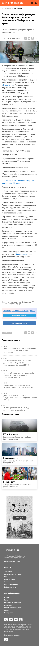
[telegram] (6, 619)
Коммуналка (9, 613)
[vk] (11, 619)
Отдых (6, 597)
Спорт (6, 582)
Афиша (6, 610)
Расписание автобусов (12, 608)
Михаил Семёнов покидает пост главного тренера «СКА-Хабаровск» (18, 386)
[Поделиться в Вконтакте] (29, 38)
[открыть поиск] (36, 3)
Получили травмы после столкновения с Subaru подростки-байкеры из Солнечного (20, 350)
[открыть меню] (32, 3)
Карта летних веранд (11, 584)
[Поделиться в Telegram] (25, 38)
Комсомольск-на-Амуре (12, 574)
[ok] (21, 619)
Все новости (6, 9)
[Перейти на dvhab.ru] (7, 3)
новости (19, 3)
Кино (6, 600)
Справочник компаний (12, 602)
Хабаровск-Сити (10, 587)
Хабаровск (18, 9)
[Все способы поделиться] (36, 38)
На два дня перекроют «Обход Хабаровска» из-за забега (16, 409)
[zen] (16, 619)
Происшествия (9, 579)
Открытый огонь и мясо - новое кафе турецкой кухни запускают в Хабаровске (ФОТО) (18, 375)
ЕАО (5, 577)
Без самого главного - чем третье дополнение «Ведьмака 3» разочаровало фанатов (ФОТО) (17, 363)
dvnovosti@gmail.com (12, 561)
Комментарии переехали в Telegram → (19, 311)
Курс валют (8, 605)
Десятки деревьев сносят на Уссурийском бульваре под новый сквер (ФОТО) (20, 398)
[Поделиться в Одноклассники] (32, 38)
